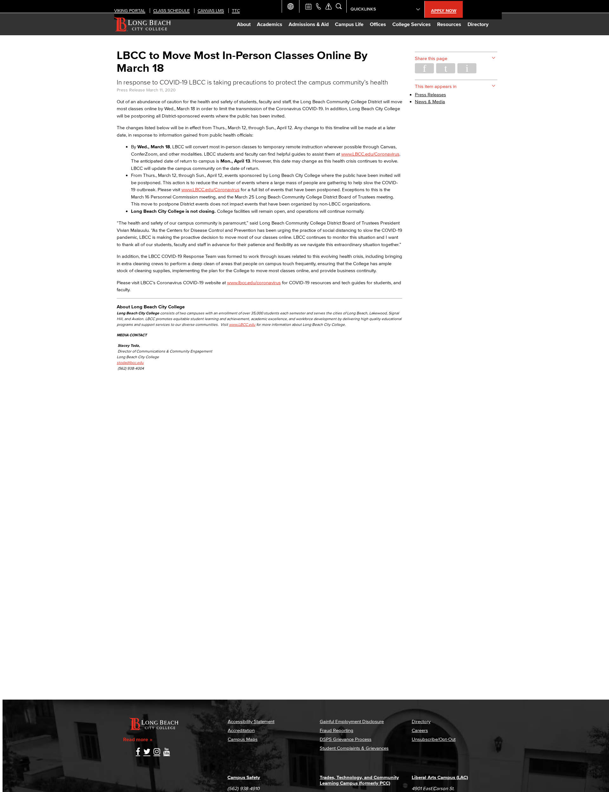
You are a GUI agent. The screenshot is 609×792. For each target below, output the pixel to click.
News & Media (430, 101)
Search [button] (338, 6)
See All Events (308, 6)
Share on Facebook (424, 68)
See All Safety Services (328, 6)
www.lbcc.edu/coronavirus (254, 282)
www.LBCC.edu (242, 324)
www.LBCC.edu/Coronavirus (370, 154)
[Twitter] (147, 752)
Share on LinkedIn (466, 68)
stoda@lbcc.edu (130, 362)
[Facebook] (138, 752)
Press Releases (430, 94)
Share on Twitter (445, 68)
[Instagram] (157, 752)
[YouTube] (167, 752)
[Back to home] (142, 24)
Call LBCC (318, 6)
